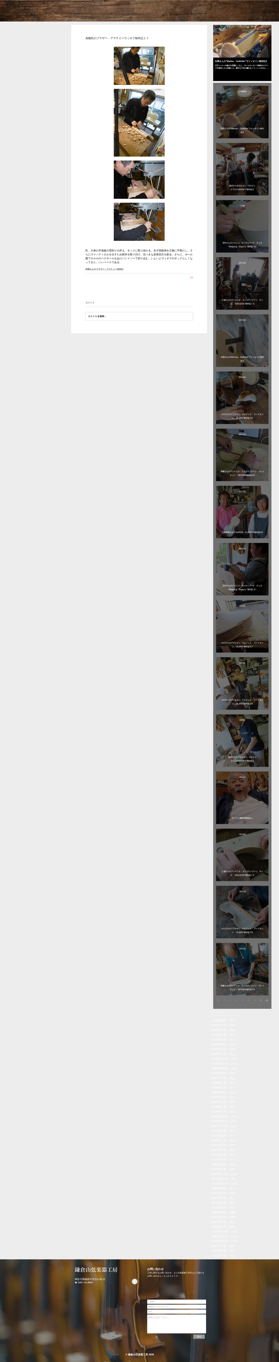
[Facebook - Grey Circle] (134, 1281)
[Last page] (266, 1000)
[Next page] (260, 1000)
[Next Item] (266, 41)
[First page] (218, 1000)
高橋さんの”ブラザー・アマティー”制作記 (104, 269)
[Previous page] (224, 1000)
